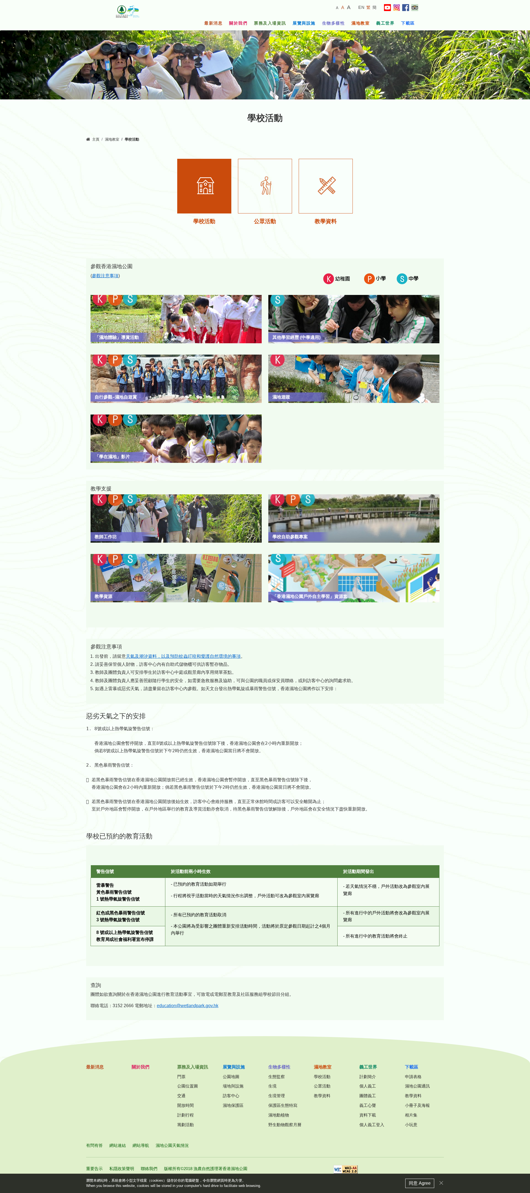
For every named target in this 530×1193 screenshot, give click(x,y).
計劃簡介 (367, 1076)
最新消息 (213, 23)
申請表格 (413, 1076)
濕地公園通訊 (417, 1086)
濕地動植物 (278, 1115)
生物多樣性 (333, 23)
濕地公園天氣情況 (172, 1145)
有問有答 (94, 1145)
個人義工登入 (371, 1124)
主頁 (95, 139)
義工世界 (385, 23)
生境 (272, 1086)
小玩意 (411, 1124)
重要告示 (94, 1168)
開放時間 (185, 1105)
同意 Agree (420, 1183)
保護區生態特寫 (282, 1105)
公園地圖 (231, 1076)
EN (361, 7)
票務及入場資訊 (270, 23)
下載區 (408, 23)
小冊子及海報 (417, 1105)
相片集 (411, 1115)
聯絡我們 (149, 1168)
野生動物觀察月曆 (284, 1124)
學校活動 (322, 1076)
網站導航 (140, 1145)
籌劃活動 (185, 1124)
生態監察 (276, 1076)
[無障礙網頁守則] (345, 1171)
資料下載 (367, 1115)
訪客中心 (231, 1095)
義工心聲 (367, 1105)
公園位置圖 (187, 1086)
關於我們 (238, 23)
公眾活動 (322, 1086)
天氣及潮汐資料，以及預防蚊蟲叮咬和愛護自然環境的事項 (183, 656)
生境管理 (276, 1095)
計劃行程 (185, 1115)
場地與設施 (233, 1086)
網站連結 (117, 1145)
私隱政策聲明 (121, 1168)
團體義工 (367, 1095)
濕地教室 (360, 23)
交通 (181, 1095)
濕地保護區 (233, 1105)
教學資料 (322, 1095)
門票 (181, 1076)
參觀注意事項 (105, 275)
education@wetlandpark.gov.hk (187, 1005)
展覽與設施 (304, 23)
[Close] (441, 1183)
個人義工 (367, 1086)
